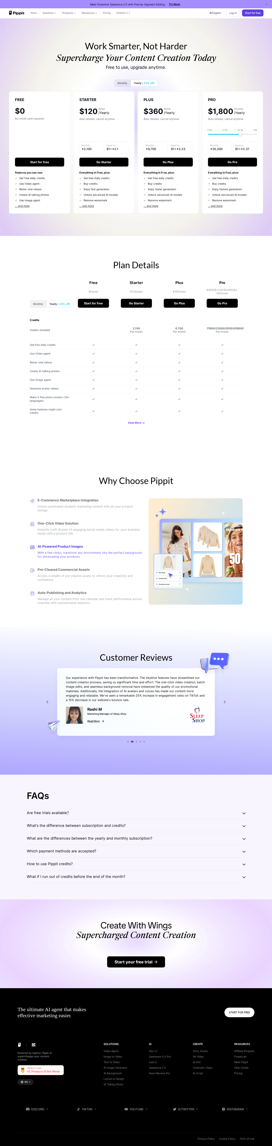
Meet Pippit (241, 1062)
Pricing (238, 1073)
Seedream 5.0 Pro (160, 1056)
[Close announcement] (266, 4)
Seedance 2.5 (157, 1067)
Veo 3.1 (153, 1051)
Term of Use (247, 1138)
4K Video (198, 1056)
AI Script (198, 1073)
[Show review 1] (128, 741)
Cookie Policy (227, 1138)
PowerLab (240, 1056)
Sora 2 (153, 1062)
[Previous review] (47, 702)
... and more (22, 205)
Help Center (241, 1067)
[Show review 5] (144, 741)
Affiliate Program (244, 1051)
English (216, 12)
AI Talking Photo (113, 1084)
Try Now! (174, 4)
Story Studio (200, 1051)
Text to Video (112, 1062)
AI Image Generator (115, 1067)
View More (134, 422)
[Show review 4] (140, 741)
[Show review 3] (136, 741)
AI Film (197, 1062)
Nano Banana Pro (159, 1073)
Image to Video (113, 1056)
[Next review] (225, 702)
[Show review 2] (131, 741)
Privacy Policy (206, 1138)
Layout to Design (114, 1078)
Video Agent (111, 1051)
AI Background (113, 1073)
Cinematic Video (202, 1067)
